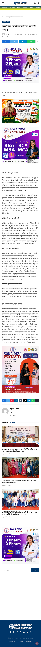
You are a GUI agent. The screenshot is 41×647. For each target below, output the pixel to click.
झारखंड (25, 8)
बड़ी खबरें (4, 8)
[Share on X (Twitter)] (14, 41)
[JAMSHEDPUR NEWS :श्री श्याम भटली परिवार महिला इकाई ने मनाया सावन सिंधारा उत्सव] (20, 467)
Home (3, 17)
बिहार (18, 8)
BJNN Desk (10, 34)
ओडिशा (31, 8)
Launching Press (28, 638)
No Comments (33, 34)
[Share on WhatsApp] (31, 41)
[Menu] (3, 3)
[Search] (38, 3)
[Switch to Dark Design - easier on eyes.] (35, 3)
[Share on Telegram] (23, 41)
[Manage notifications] (37, 643)
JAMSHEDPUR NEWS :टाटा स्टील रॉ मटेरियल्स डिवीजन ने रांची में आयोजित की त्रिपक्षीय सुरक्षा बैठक (19, 450)
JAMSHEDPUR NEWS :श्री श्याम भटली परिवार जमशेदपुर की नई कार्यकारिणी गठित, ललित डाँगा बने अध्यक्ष (19, 513)
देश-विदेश (12, 8)
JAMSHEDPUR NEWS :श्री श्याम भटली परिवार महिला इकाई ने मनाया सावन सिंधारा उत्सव (20, 482)
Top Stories (6, 22)
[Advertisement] (20, 596)
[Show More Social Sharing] (37, 41)
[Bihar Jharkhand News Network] (20, 3)
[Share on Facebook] (6, 41)
